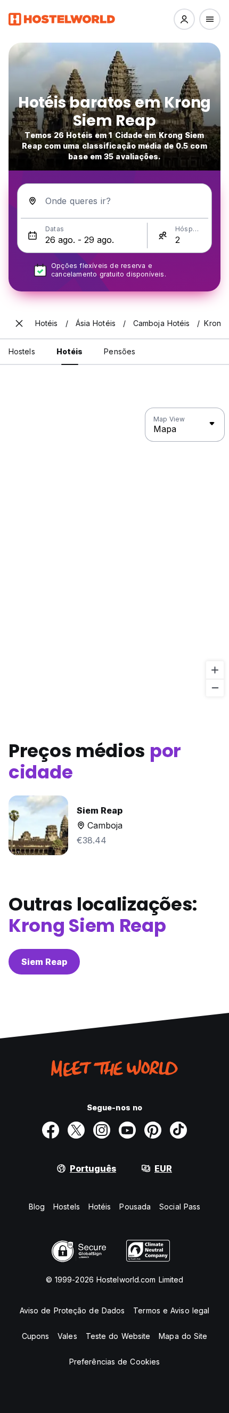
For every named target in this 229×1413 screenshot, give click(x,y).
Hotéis (99, 1206)
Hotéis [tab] (69, 351)
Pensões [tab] (119, 351)
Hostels (66, 1206)
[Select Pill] (184, 19)
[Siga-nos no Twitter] (76, 1130)
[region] (114, 552)
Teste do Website (118, 1336)
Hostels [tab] (22, 351)
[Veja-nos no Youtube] (127, 1130)
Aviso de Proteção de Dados (72, 1310)
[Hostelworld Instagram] (101, 1130)
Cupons (36, 1336)
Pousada (135, 1206)
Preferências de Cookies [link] (114, 1361)
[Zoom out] (215, 687)
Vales (67, 1336)
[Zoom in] (215, 670)
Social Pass (179, 1206)
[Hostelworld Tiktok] (178, 1130)
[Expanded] (19, 323)
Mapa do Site (183, 1336)
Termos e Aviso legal (171, 1310)
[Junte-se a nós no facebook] (50, 1130)
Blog (37, 1206)
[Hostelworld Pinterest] (152, 1130)
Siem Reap (44, 961)
